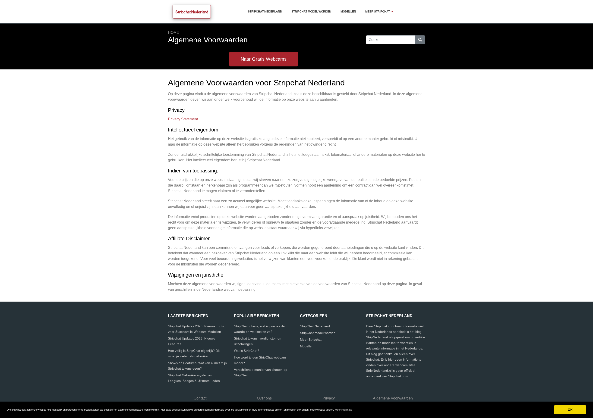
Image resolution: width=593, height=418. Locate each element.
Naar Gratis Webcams (264, 59)
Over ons (264, 398)
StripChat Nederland (265, 11)
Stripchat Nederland (191, 11)
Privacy (328, 398)
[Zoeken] (420, 39)
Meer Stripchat (377, 11)
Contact (200, 398)
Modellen (348, 11)
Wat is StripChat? (246, 350)
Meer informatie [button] (343, 409)
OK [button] (570, 410)
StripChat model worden (311, 11)
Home (173, 32)
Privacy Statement (183, 119)
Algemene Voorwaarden (393, 398)
